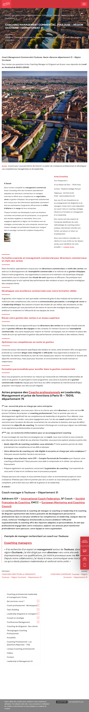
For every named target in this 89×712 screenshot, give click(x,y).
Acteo (4, 166)
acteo (10, 34)
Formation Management (42, 37)
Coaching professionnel (23, 37)
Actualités (16, 15)
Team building (75, 37)
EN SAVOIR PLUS (76, 702)
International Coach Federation (40, 498)
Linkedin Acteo (68, 247)
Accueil (8, 15)
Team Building (13, 609)
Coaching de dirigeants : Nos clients (22, 626)
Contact (10, 657)
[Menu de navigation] (84, 4)
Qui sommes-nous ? (15, 601)
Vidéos (10, 653)
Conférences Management (18, 622)
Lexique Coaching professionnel (21, 649)
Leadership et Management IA (20, 661)
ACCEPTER (61, 702)
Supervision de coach (61, 37)
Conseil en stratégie (15, 618)
